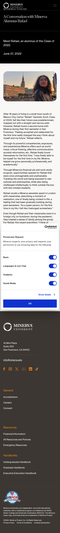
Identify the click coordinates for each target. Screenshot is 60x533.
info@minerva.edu (12, 360)
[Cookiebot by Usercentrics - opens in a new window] (44, 227)
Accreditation (10, 397)
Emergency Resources (15, 445)
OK (30, 303)
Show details (44, 294)
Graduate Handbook (14, 467)
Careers (7, 402)
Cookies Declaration (42, 523)
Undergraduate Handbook (17, 462)
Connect (7, 408)
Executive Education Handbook (19, 473)
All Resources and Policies (17, 439)
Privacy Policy (8, 523)
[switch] (53, 266)
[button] (55, 5)
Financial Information (14, 433)
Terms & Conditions (24, 523)
